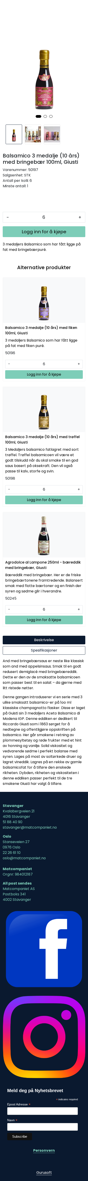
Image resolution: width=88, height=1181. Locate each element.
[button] (38, 116)
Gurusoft (44, 1172)
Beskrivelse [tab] (44, 640)
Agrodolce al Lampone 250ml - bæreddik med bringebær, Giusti (43, 565)
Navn (12, 1120)
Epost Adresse (18, 1104)
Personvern (44, 1150)
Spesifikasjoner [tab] (44, 650)
